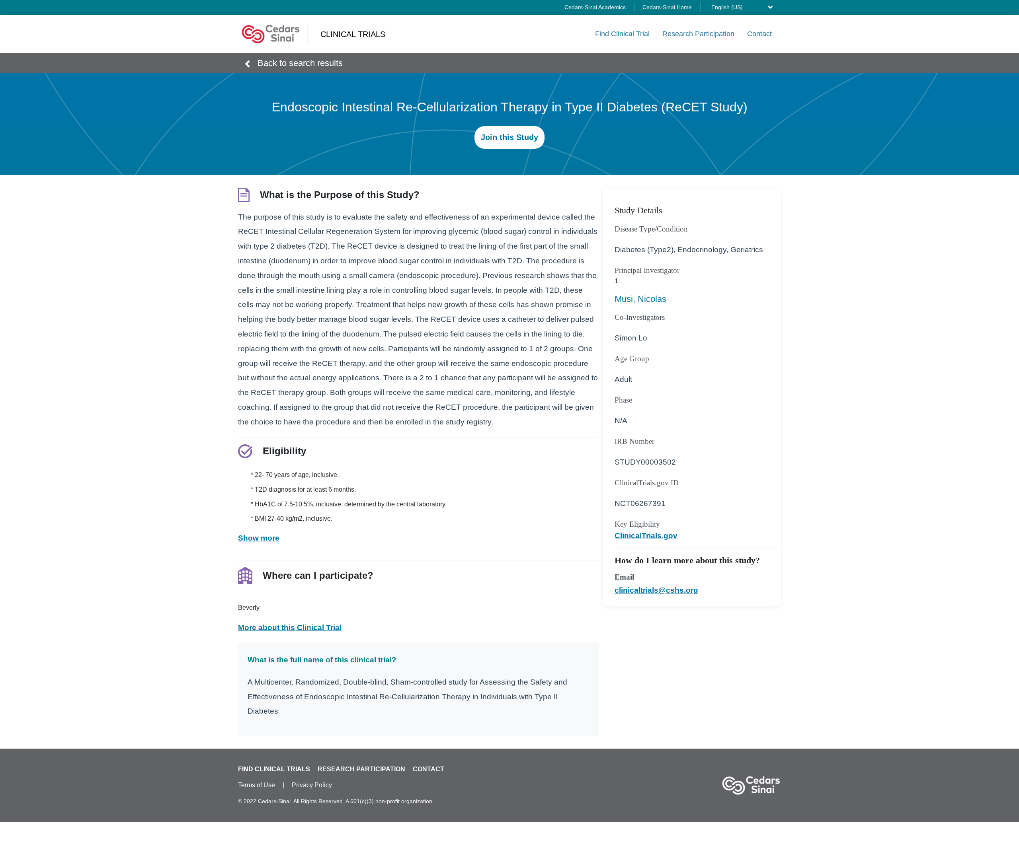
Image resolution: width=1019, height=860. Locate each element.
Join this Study (509, 137)
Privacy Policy (312, 785)
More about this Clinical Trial (290, 627)
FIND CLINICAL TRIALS (274, 769)
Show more (258, 538)
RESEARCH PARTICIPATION (361, 769)
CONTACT (428, 769)
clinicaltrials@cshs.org (656, 590)
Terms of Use (256, 785)
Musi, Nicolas (640, 299)
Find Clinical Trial (622, 33)
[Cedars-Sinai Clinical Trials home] (271, 34)
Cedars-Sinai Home (667, 7)
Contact (759, 33)
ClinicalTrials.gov (646, 535)
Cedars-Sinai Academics (595, 7)
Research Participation (698, 33)
